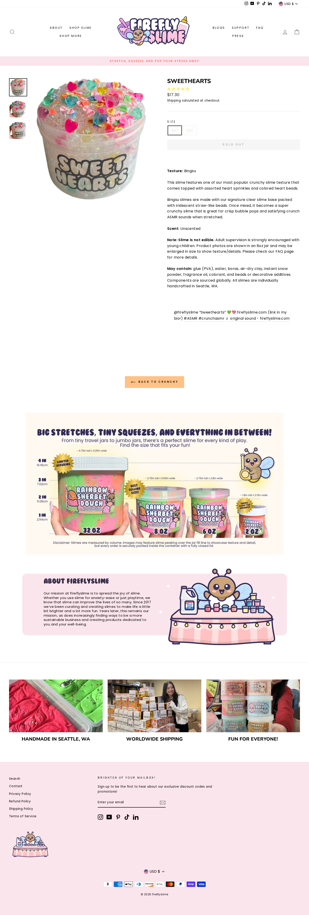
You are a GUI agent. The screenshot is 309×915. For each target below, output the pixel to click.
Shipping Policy (21, 809)
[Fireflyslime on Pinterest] (118, 817)
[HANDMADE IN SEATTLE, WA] (56, 706)
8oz (174, 130)
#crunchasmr (211, 318)
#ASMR (190, 318)
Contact (16, 786)
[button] (178, 89)
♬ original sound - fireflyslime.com (258, 318)
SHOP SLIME (80, 28)
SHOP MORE (70, 36)
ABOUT (56, 28)
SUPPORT (240, 28)
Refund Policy (20, 801)
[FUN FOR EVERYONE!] (253, 706)
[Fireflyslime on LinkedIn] (135, 817)
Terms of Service (22, 816)
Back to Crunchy (157, 382)
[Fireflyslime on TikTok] (127, 817)
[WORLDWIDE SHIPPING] (154, 706)
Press (238, 36)
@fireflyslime (186, 312)
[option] (154, 61)
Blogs (219, 28)
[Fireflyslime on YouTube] (109, 817)
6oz (190, 130)
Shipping (174, 100)
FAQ (260, 28)
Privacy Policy (20, 794)
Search (14, 779)
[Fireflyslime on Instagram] (100, 817)
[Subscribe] (163, 803)
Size (171, 122)
